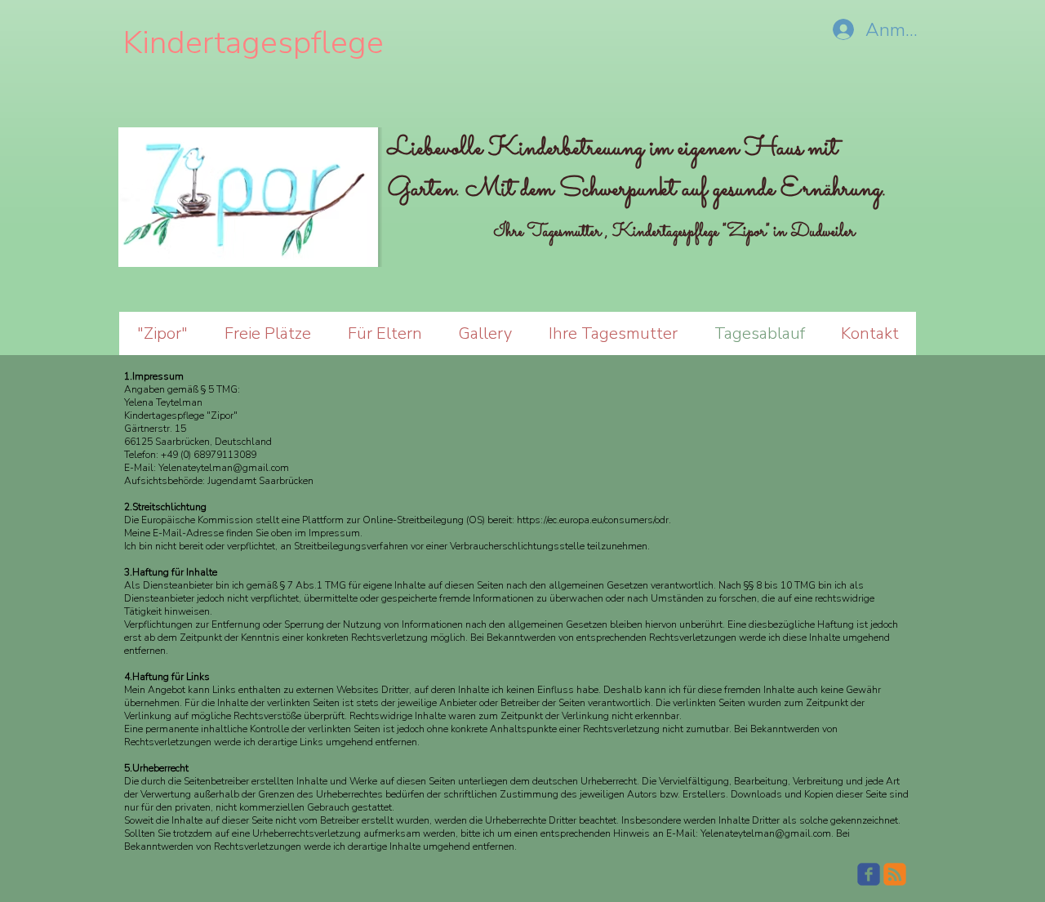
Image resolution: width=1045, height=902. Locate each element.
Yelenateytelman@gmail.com (223, 467)
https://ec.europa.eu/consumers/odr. (594, 520)
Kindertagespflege (257, 42)
